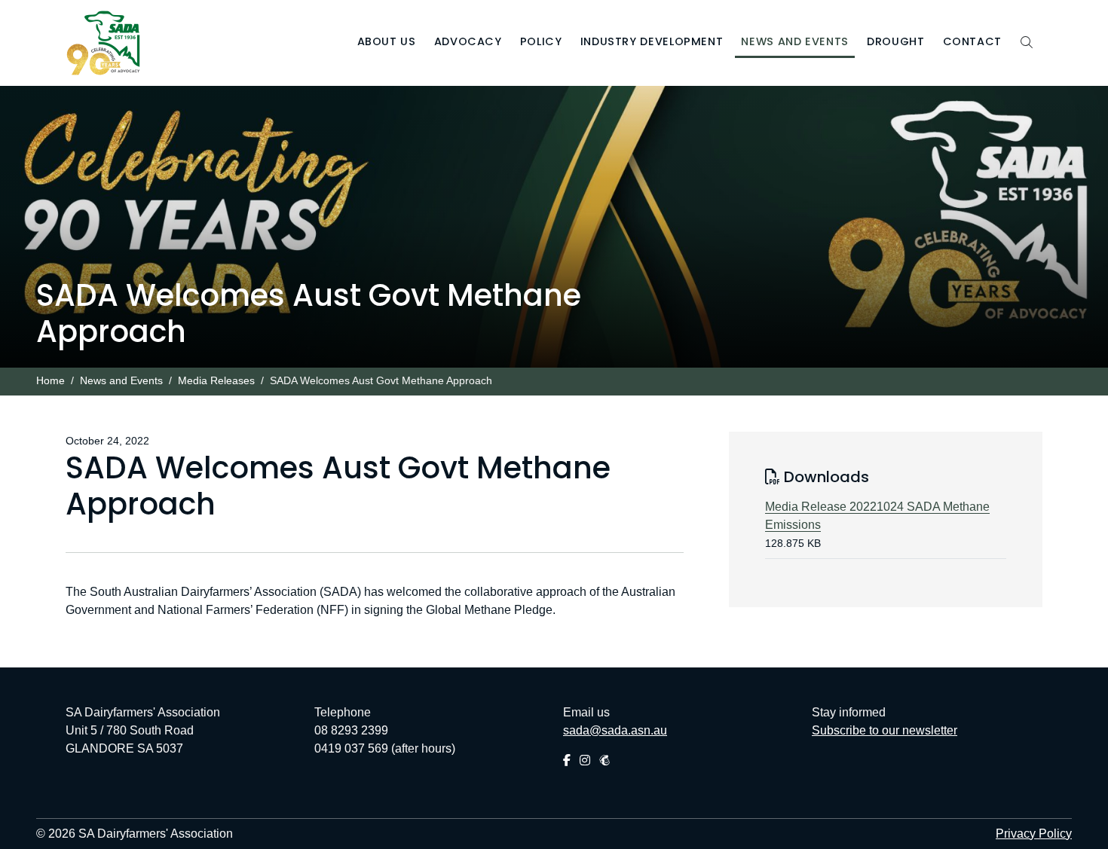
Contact (972, 41)
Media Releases (216, 380)
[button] (386, 43)
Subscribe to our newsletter (884, 730)
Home (50, 380)
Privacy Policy (1034, 833)
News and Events (121, 380)
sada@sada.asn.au (615, 730)
